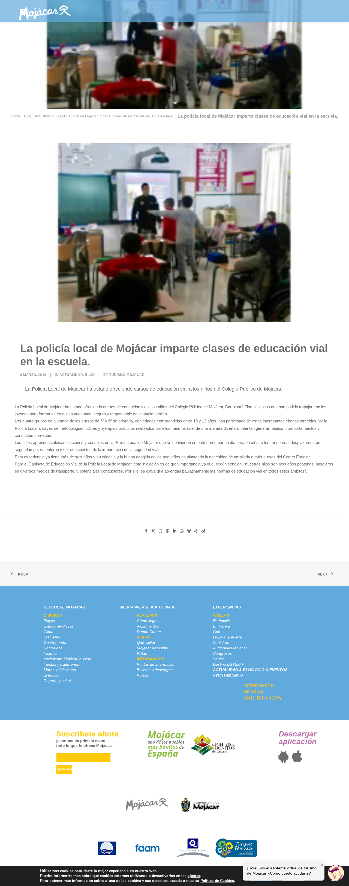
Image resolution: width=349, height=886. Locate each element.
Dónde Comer (149, 631)
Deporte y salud (57, 680)
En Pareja (221, 626)
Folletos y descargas (155, 670)
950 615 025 (262, 698)
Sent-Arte (221, 642)
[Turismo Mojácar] (44, 11)
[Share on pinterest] (167, 531)
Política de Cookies (217, 880)
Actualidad (43, 116)
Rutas (142, 653)
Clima (48, 631)
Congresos (222, 653)
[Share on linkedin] (174, 531)
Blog (27, 116)
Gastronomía (55, 642)
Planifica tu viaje (156, 607)
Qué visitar (146, 642)
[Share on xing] (195, 531)
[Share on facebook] (146, 531)
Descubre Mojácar (64, 607)
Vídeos (143, 675)
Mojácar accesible (152, 648)
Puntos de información (156, 664)
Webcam (128, 607)
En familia (221, 621)
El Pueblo (52, 637)
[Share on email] (203, 531)
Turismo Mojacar (127, 375)
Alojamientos (148, 626)
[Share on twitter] (153, 531)
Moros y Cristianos (60, 670)
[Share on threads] (160, 531)
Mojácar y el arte (227, 637)
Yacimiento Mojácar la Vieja (67, 659)
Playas (49, 621)
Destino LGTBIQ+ (228, 664)
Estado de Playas (59, 626)
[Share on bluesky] (188, 531)
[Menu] (24, 11)
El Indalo (51, 675)
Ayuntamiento (228, 675)
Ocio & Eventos (271, 670)
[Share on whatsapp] (181, 531)
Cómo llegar (147, 621)
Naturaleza (53, 648)
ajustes (194, 875)
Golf (216, 631)
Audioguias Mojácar (230, 648)
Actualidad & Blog (233, 670)
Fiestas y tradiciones (61, 664)
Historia (50, 653)
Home (15, 116)
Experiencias (227, 607)
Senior (218, 659)
